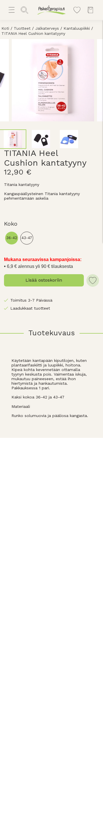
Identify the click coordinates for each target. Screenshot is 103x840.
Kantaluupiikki (77, 28)
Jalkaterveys (47, 28)
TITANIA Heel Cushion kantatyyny (33, 33)
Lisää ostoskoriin (43, 280)
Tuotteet (22, 28)
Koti (5, 28)
